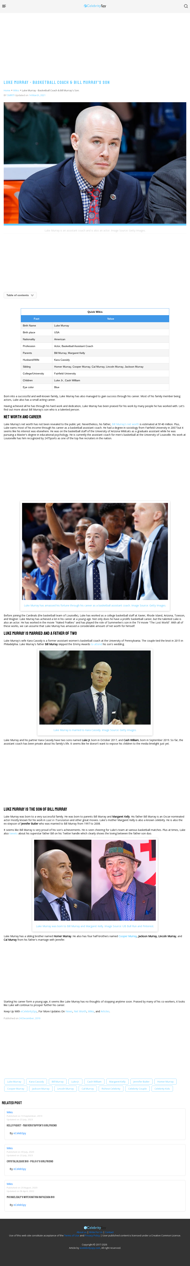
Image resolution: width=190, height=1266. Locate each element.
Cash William (94, 1081)
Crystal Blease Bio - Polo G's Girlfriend (30, 1161)
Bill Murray (58, 1081)
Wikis (16, 90)
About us (82, 1232)
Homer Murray (165, 1081)
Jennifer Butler (141, 1081)
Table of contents (17, 295)
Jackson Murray (41, 1088)
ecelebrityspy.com (90, 1248)
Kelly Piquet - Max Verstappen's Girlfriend (32, 1125)
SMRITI (10, 95)
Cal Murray (88, 1088)
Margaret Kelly (117, 1081)
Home (7, 90)
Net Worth (80, 1011)
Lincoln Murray (65, 1088)
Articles (105, 1011)
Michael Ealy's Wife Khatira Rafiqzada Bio (31, 1197)
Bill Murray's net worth (125, 424)
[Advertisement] (95, 43)
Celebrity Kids (162, 1088)
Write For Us (96, 1232)
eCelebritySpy (29, 1011)
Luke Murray (14, 1081)
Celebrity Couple (137, 1088)
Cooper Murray (128, 936)
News (68, 1011)
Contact (109, 1232)
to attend (96, 644)
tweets (13, 833)
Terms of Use (71, 1235)
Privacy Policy (92, 1235)
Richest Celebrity (111, 1088)
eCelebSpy (20, 1133)
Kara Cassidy (36, 1081)
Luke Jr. (75, 1081)
